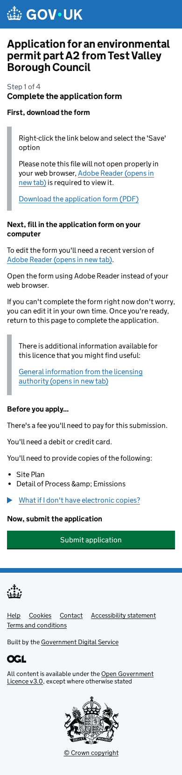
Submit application (91, 539)
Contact (71, 615)
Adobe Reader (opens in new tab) (59, 259)
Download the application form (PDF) (79, 198)
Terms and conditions (37, 625)
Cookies (40, 615)
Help (14, 615)
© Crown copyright (91, 752)
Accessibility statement (123, 615)
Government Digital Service (80, 642)
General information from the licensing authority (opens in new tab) (81, 376)
